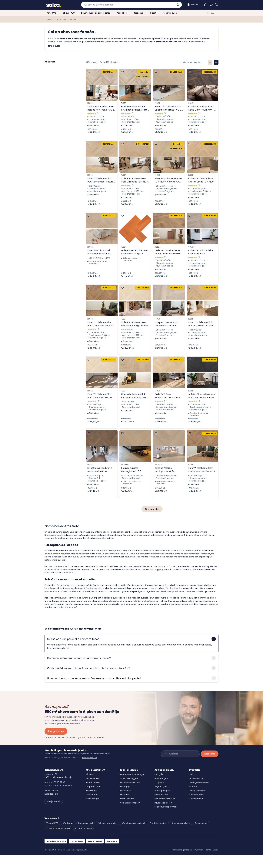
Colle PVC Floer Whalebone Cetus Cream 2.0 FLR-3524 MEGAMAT (168, 396)
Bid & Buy (193, 786)
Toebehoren (92, 794)
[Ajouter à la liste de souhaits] (89, 72)
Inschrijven (209, 753)
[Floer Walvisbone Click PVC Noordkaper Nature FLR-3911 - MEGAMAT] (102, 157)
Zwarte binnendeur (158, 823)
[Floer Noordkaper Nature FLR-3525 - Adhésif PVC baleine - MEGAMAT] (169, 157)
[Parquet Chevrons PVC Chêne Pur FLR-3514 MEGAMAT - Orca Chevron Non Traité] (169, 300)
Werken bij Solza (196, 794)
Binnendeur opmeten (165, 798)
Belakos (125, 464)
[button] (216, 4)
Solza (191, 103)
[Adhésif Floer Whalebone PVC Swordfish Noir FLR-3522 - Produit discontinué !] (202, 372)
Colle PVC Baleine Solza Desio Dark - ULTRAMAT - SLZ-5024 (202, 108)
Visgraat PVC (52, 823)
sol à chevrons (55, 531)
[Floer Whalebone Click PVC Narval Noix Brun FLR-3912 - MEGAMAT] (202, 446)
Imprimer (199, 850)
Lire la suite (54, 45)
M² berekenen (161, 794)
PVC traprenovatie (83, 828)
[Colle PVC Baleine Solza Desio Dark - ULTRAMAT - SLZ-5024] (202, 85)
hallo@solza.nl (51, 794)
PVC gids (159, 774)
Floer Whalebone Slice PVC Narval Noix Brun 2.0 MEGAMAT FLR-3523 (100, 324)
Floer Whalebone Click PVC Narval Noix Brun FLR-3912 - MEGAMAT (202, 469)
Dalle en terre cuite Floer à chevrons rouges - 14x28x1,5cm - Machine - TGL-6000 (134, 252)
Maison (50, 19)
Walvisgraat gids (162, 790)
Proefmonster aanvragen (132, 774)
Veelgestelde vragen (130, 802)
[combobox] (131, 5)
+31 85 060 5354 (52, 790)
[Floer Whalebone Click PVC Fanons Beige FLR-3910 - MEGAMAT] (102, 372)
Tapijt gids (159, 782)
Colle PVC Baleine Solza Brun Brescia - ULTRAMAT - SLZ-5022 (168, 252)
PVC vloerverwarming (107, 823)
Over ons (193, 774)
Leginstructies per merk (166, 806)
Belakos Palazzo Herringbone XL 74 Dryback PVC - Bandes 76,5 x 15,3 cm (167, 469)
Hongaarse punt (85, 823)
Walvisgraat (68, 823)
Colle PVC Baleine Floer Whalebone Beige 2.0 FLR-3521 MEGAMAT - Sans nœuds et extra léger (135, 324)
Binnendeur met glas (181, 823)
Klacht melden (127, 798)
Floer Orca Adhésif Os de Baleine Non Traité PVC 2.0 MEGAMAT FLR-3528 (101, 108)
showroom (70, 607)
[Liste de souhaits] (211, 4)
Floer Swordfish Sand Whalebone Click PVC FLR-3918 (99, 252)
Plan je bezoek (56, 731)
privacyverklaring (89, 757)
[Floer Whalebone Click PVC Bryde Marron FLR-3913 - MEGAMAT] (202, 300)
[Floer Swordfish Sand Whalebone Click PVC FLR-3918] (102, 228)
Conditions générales (182, 850)
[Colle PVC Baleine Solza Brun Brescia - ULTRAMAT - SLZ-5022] (169, 228)
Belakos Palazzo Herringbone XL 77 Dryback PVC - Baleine (133, 469)
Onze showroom (196, 778)
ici (64, 559)
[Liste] (210, 62)
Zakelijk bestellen (197, 790)
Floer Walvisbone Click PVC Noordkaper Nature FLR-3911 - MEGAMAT (100, 180)
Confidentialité (211, 850)
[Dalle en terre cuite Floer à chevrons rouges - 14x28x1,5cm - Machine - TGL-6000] (135, 228)
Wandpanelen (93, 782)
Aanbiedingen (92, 798)
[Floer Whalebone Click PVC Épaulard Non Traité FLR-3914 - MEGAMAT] (135, 85)
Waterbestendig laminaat (133, 823)
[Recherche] (178, 5)
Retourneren (126, 790)
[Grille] (216, 62)
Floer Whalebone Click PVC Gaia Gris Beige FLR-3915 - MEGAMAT (134, 396)
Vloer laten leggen (129, 778)
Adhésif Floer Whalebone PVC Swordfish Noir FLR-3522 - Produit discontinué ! (202, 396)
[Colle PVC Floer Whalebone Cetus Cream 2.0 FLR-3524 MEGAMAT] (169, 372)
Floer (90, 103)
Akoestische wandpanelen (58, 828)
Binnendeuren (92, 778)
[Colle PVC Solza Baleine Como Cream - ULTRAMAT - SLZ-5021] (202, 228)
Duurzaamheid (196, 798)
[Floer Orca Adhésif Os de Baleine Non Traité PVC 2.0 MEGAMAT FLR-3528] (102, 85)
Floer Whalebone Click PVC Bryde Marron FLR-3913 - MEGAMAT (201, 324)
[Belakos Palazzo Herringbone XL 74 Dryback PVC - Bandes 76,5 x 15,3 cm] (169, 446)
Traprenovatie (93, 786)
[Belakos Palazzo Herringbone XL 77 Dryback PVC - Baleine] (135, 446)
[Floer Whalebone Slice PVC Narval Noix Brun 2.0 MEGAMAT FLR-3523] (102, 300)
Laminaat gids (161, 778)
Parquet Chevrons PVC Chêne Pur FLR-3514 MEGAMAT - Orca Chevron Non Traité (167, 324)
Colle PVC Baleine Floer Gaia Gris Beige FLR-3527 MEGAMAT (134, 180)
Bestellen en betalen (130, 782)
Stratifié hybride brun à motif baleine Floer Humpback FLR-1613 (99, 469)
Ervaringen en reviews (199, 782)
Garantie (124, 794)
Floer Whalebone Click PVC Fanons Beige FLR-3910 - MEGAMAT (99, 396)
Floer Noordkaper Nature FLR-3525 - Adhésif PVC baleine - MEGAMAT (168, 180)
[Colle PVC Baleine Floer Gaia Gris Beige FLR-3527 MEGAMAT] (135, 157)
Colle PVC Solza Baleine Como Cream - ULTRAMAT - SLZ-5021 (200, 252)
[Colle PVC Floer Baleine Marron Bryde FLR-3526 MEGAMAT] (202, 157)
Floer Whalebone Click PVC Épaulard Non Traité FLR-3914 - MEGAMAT (134, 108)
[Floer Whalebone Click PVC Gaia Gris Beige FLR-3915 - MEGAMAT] (135, 372)
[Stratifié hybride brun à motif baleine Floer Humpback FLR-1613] (102, 446)
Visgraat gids (161, 786)
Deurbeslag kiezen (163, 802)
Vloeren (89, 774)
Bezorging (125, 786)
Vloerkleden (91, 790)
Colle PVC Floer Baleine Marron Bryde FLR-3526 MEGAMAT (201, 180)
